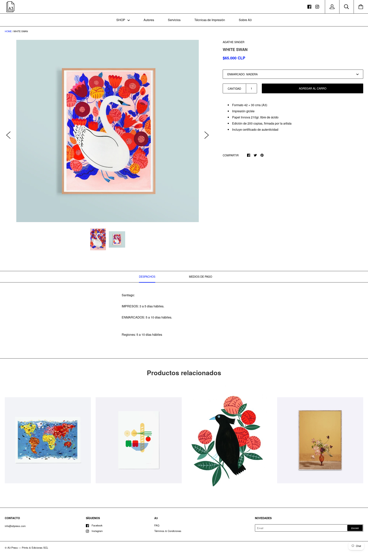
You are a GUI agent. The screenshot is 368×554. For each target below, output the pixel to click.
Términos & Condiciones (167, 531)
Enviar (355, 528)
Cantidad (234, 88)
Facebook (97, 525)
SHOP (121, 20)
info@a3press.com (15, 526)
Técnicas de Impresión (209, 20)
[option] (107, 131)
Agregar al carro (312, 88)
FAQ (156, 525)
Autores (149, 20)
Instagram (97, 531)
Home (8, 31)
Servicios (174, 20)
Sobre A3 (245, 20)
